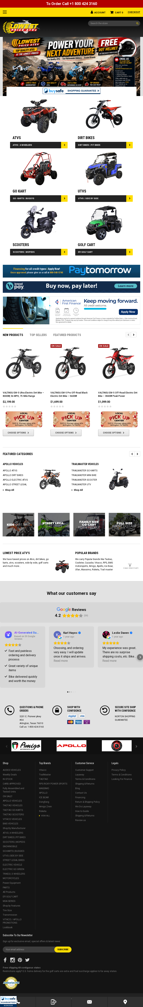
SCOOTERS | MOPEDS (24, 252)
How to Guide (82, 811)
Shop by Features (11, 905)
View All (45, 816)
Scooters (21, 245)
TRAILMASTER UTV (81, 484)
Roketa (42, 811)
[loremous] (26, 745)
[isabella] (71, 745)
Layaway (79, 774)
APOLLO (43, 793)
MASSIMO (44, 788)
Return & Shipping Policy (87, 802)
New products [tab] (13, 335)
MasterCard (70, 722)
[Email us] (89, 1002)
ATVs (17, 138)
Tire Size (7, 910)
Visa (82, 716)
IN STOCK (7, 779)
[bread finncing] (71, 287)
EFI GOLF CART (85, 252)
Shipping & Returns (84, 783)
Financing (80, 797)
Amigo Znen (45, 806)
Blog (77, 788)
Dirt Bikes (86, 138)
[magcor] (116, 745)
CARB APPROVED (12, 783)
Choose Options (17, 432)
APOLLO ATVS (10, 470)
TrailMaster (45, 774)
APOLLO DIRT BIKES (13, 475)
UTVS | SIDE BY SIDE (88, 198)
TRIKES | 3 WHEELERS (14, 874)
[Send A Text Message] (54, 1002)
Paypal (72, 716)
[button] (8, 1001)
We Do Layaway (83, 806)
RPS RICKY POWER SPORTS (53, 783)
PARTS (6, 887)
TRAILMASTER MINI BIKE (84, 475)
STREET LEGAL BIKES (13, 860)
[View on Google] (57, 634)
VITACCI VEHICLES (12, 819)
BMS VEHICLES (10, 823)
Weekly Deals (10, 774)
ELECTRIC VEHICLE (12, 864)
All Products (9, 892)
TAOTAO (43, 779)
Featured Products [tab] (67, 335)
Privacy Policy (119, 770)
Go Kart (19, 191)
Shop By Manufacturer (14, 828)
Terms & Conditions (85, 779)
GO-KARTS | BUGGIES (13, 851)
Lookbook (7, 927)
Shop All (9, 490)
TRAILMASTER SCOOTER (84, 480)
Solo (87, 722)
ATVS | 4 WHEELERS (22, 145)
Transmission (10, 915)
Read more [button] (61, 660)
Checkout (134, 12)
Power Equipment (12, 883)
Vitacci (42, 770)
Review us (80, 820)
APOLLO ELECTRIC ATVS (15, 480)
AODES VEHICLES (12, 770)
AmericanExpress (78, 722)
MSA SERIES (9, 901)
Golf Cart (86, 245)
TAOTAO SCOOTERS (13, 814)
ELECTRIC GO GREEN (13, 869)
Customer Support (84, 770)
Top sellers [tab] (38, 335)
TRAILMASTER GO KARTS (84, 470)
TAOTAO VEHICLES (12, 805)
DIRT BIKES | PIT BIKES (89, 145)
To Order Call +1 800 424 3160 (71, 3)
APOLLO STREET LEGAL (15, 484)
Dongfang (44, 802)
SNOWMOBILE (10, 846)
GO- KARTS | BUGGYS (23, 198)
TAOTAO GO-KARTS (13, 810)
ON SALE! (7, 796)
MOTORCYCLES (11, 878)
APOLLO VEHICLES (12, 801)
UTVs (82, 191)
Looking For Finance (122, 779)
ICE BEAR (44, 797)
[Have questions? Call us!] (18, 1002)
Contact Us (81, 793)
